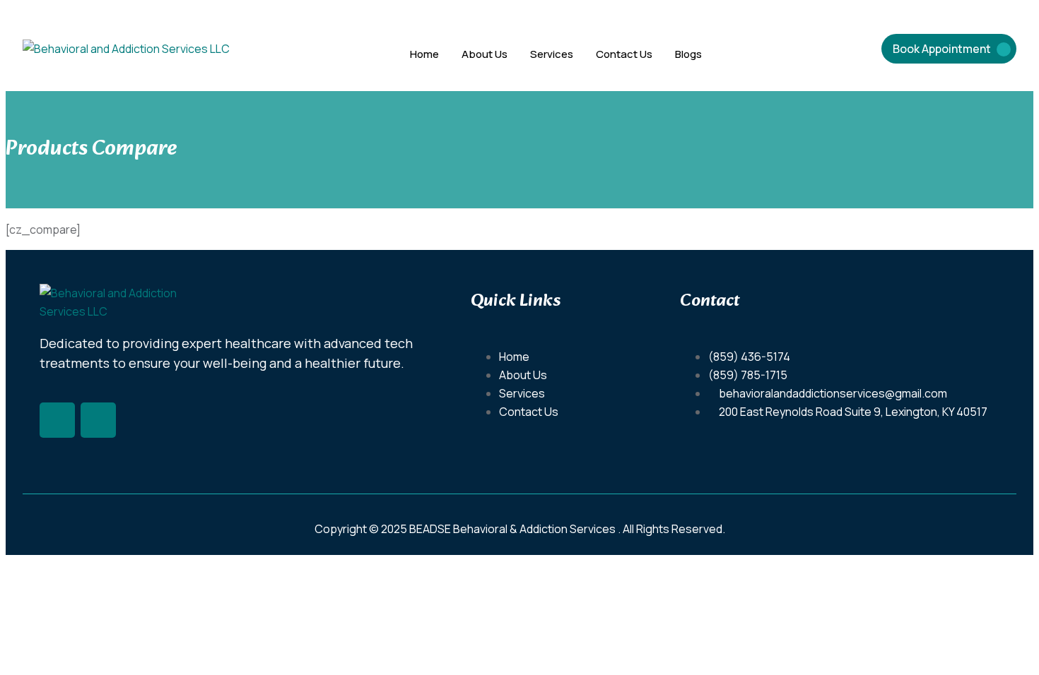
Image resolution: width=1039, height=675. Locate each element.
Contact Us (624, 54)
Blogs (688, 54)
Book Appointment (942, 48)
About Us (484, 54)
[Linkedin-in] (98, 420)
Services (551, 54)
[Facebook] (57, 420)
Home (424, 54)
